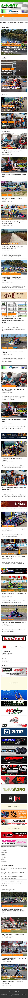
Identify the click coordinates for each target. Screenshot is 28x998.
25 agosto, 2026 (5, 154)
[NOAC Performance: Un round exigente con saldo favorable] (14, 478)
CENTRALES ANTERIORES (7, 905)
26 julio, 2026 (5, 961)
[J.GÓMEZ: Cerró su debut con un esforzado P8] (14, 584)
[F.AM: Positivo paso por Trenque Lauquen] (14, 519)
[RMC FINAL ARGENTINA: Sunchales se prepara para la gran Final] (14, 237)
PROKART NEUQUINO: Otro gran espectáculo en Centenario (11, 87)
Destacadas (5, 27)
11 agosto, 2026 (5, 914)
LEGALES (14, 147)
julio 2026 (3, 854)
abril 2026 (3, 859)
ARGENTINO (4, 105)
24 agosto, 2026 (5, 110)
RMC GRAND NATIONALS (7, 45)
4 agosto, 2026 (5, 937)
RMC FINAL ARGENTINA (12, 243)
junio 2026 (3, 856)
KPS (7, 171)
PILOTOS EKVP (11, 105)
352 (16, 647)
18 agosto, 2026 (5, 90)
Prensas (4, 95)
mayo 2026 (3, 857)
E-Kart (11, 53)
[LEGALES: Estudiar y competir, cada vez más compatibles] (14, 379)
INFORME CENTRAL (17, 929)
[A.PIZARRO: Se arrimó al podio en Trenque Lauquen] (14, 613)
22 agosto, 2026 (5, 225)
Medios (4, 58)
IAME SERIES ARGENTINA (18, 905)
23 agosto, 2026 (5, 201)
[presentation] (24, 27)
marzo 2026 (3, 861)
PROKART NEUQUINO (11, 85)
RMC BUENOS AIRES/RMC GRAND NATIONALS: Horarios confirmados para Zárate (13, 49)
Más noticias (6, 131)
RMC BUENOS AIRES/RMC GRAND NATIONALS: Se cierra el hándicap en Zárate (12, 278)
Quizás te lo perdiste (8, 890)
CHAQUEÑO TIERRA (6, 69)
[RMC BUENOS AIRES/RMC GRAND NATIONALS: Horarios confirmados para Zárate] (14, 309)
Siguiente (22, 647)
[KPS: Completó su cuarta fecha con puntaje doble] (14, 410)
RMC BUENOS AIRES (12, 43)
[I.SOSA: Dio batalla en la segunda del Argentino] (14, 449)
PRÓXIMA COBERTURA (12, 272)
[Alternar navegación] (3, 15)
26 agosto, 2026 (5, 53)
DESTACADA (4, 43)
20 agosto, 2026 (5, 73)
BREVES (4, 147)
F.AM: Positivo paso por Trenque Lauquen (13, 529)
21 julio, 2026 (5, 985)
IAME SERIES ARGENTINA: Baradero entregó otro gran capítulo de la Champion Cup (13, 910)
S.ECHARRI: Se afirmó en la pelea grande (13, 556)
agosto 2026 (4, 852)
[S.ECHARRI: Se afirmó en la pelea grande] (14, 547)
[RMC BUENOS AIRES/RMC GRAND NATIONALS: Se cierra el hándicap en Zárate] (14, 267)
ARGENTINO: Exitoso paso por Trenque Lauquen (12, 881)
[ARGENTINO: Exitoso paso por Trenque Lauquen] (14, 341)
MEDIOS (12, 69)
